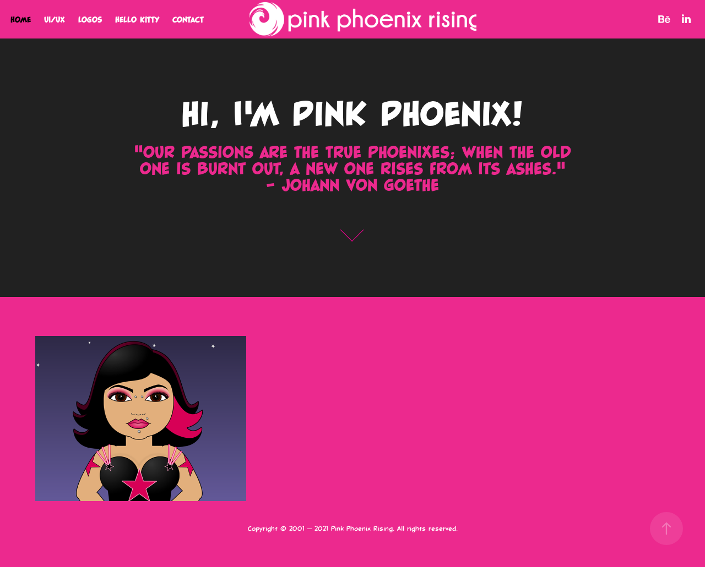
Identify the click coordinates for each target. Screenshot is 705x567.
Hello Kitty (137, 19)
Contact (188, 19)
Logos (90, 19)
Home (20, 19)
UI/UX (54, 19)
